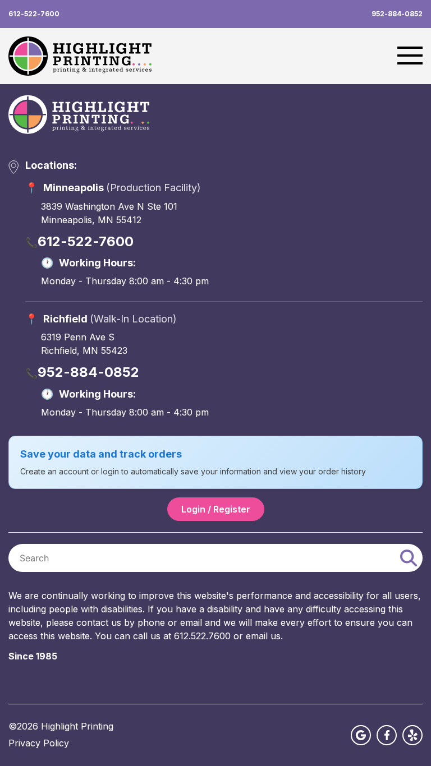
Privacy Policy (38, 743)
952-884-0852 (397, 14)
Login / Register (215, 509)
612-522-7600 (33, 14)
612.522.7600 (202, 636)
